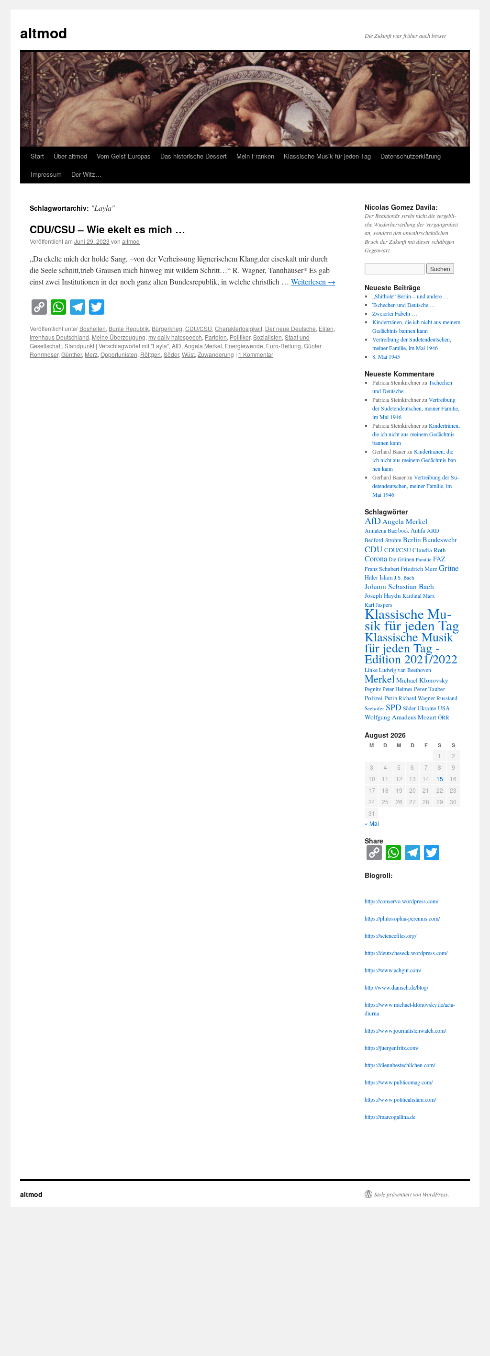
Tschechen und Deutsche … (403, 304)
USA (444, 708)
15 (439, 779)
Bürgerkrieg (167, 328)
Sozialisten (267, 337)
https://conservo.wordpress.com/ (401, 901)
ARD (433, 530)
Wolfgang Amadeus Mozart (400, 717)
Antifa (418, 530)
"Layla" (160, 346)
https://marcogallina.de (390, 1116)
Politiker (240, 337)
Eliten (326, 328)
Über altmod (70, 155)
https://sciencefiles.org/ (390, 935)
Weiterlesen (313, 281)
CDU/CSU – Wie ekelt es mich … (107, 229)
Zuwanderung (216, 354)
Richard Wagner (417, 698)
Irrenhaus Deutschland (59, 337)
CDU (374, 549)
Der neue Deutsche (290, 328)
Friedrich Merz (419, 568)
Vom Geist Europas (124, 155)
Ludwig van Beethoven (405, 669)
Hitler (371, 577)
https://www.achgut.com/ (393, 970)
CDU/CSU (198, 328)
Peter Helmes (397, 689)
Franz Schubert (382, 568)
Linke (371, 669)
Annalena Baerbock (387, 530)
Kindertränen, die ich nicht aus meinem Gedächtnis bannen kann (416, 434)
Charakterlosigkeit (238, 328)
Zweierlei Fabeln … (394, 313)
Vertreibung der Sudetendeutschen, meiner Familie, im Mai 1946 (415, 408)
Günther (71, 354)
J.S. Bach (404, 577)
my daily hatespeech (175, 337)
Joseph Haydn (383, 595)
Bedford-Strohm (383, 540)
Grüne (449, 567)
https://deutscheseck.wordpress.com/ (406, 953)
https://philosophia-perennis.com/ (402, 918)
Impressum (46, 174)
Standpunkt (79, 346)
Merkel (380, 678)
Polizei (374, 698)
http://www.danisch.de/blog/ (396, 987)
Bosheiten (92, 328)
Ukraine (426, 708)
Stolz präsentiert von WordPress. (411, 1194)
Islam (386, 577)
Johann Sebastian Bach (399, 586)
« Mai (372, 823)
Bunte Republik (129, 328)
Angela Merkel (203, 346)
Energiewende (244, 346)
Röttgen (150, 354)
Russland (446, 698)
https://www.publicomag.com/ (399, 1082)
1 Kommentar (255, 354)
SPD (393, 707)
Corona (376, 558)
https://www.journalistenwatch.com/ (405, 1030)
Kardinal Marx (418, 595)
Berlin (412, 539)
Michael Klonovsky (422, 680)
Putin (390, 698)
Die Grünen (401, 559)
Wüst (188, 354)
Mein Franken (255, 155)
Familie (424, 559)
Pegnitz (373, 689)
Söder (171, 354)
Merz (91, 354)
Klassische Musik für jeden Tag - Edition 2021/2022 (411, 647)
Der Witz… (86, 174)
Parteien (216, 337)
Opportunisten (118, 354)
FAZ (439, 558)
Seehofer (374, 708)
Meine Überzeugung (118, 337)
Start (37, 155)
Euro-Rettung (283, 346)
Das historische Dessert (193, 155)
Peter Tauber (429, 688)
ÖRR (443, 717)
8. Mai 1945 (386, 356)
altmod (43, 32)
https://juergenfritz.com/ (391, 1047)
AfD (176, 346)
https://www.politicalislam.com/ (400, 1099)
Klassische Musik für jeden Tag (327, 155)
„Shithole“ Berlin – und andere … (410, 296)
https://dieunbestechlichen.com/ (400, 1065)
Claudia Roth (428, 550)
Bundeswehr (440, 539)
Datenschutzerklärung (410, 155)
